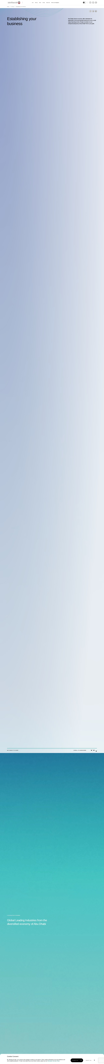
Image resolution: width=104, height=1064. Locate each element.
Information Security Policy (53, 1061)
